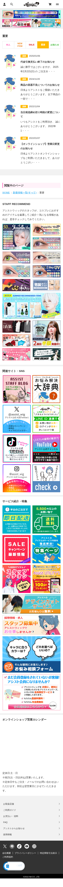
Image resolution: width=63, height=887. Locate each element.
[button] (13, 866)
